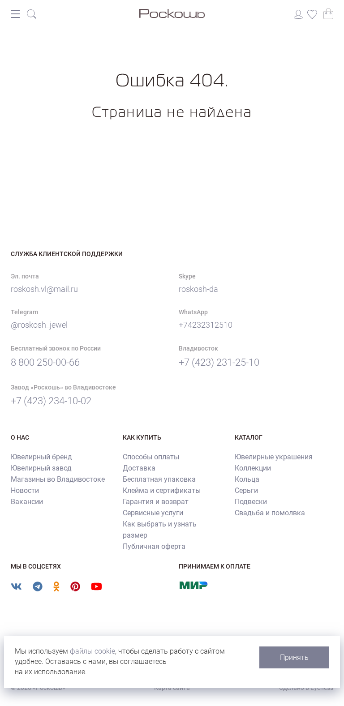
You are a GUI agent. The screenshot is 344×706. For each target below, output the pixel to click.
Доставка (139, 468)
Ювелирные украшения (274, 457)
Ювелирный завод (41, 468)
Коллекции (253, 468)
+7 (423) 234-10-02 (51, 400)
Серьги (246, 490)
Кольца (247, 479)
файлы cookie (92, 651)
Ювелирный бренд (41, 457)
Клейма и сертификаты (162, 490)
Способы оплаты (151, 457)
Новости (25, 490)
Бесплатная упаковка (159, 479)
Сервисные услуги (153, 513)
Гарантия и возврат (156, 501)
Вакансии (27, 501)
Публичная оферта (154, 546)
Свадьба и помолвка (270, 513)
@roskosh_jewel (39, 324)
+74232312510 (205, 324)
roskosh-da (198, 289)
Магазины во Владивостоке (58, 479)
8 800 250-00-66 (45, 362)
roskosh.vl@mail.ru (44, 289)
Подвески (251, 501)
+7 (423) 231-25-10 (219, 362)
